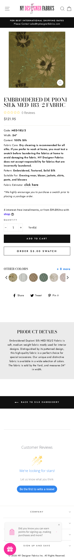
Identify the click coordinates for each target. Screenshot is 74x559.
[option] (37, 22)
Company (37, 511)
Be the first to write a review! (37, 489)
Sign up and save (37, 545)
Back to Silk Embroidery (39, 402)
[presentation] (6, 277)
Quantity (10, 219)
